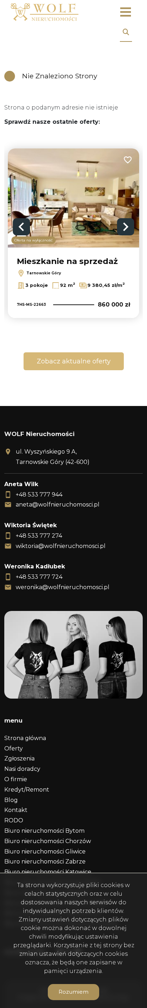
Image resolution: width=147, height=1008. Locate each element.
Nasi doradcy (22, 768)
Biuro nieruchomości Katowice (47, 871)
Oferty (13, 748)
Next (125, 226)
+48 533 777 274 (39, 535)
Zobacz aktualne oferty (74, 361)
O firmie (15, 779)
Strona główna (25, 738)
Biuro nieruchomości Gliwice (45, 851)
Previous (21, 226)
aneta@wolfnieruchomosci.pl (58, 504)
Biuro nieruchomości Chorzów (47, 841)
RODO (13, 820)
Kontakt (15, 810)
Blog (11, 800)
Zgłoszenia (19, 758)
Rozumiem (73, 991)
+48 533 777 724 (39, 576)
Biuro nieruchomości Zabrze (45, 861)
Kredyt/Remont (26, 789)
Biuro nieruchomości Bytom (44, 830)
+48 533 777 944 (39, 494)
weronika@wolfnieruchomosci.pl (63, 587)
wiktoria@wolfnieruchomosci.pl (61, 546)
